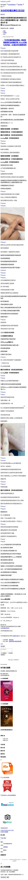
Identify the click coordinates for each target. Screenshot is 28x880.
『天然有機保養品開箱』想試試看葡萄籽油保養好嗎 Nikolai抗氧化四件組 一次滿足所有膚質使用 (15, 42)
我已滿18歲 (3, 877)
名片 (4, 34)
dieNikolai (7, 614)
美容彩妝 (11, 639)
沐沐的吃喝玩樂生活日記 (12, 10)
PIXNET (6, 859)
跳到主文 (3, 14)
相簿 (4, 31)
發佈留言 (3, 654)
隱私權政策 (24, 859)
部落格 (5, 32)
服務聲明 (14, 861)
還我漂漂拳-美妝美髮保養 (15, 641)
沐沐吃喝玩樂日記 (5, 628)
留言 (18, 635)
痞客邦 (14, 635)
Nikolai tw (16, 617)
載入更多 (3, 646)
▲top (2, 643)
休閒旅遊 (12, 28)
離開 (8, 877)
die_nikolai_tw (7, 620)
